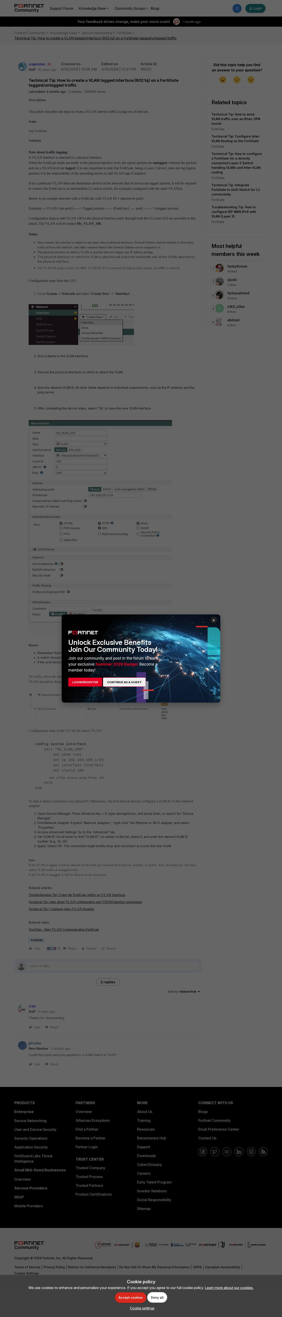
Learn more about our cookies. (229, 1287)
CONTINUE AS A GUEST (124, 682)
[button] (141, 1308)
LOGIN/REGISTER (85, 682)
